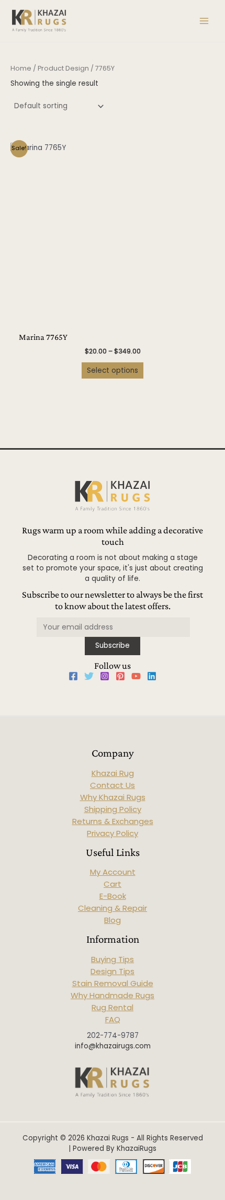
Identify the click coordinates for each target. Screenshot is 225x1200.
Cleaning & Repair (112, 907)
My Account (113, 871)
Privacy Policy (112, 833)
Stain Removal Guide (112, 983)
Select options (112, 370)
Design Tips (112, 971)
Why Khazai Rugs (112, 797)
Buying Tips (112, 959)
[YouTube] (136, 676)
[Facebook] (73, 676)
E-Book (112, 895)
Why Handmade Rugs (112, 995)
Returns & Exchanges (112, 821)
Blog (112, 920)
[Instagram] (104, 676)
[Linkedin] (151, 676)
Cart (112, 883)
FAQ (112, 1019)
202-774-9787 (113, 1036)
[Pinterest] (120, 676)
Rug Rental (112, 1007)
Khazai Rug (113, 773)
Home (20, 68)
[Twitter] (89, 676)
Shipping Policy (112, 809)
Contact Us (112, 785)
